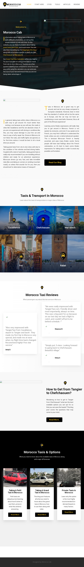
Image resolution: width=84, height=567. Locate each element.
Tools (57, 4)
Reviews (77, 4)
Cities (49, 4)
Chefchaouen (8, 55)
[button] (55, 162)
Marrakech (18, 55)
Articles (66, 4)
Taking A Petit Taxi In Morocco (15, 491)
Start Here (39, 4)
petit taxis (15, 47)
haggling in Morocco (29, 50)
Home (29, 4)
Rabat (63, 265)
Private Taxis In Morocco (69, 491)
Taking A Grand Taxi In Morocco (42, 491)
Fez (21, 265)
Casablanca (14, 227)
